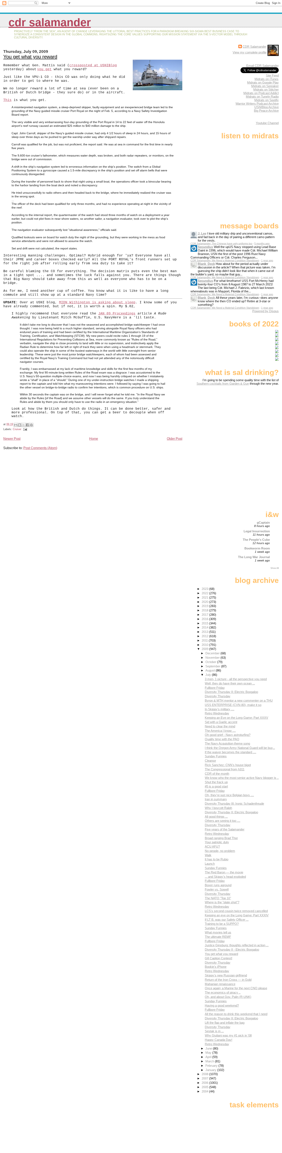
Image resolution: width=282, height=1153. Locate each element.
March (210, 1061)
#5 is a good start (216, 786)
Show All (274, 568)
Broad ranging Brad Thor (221, 838)
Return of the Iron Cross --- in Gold (228, 979)
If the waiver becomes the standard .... (230, 752)
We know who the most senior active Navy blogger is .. (242, 777)
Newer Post (11, 438)
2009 (205, 649)
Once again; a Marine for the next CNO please (236, 988)
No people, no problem (220, 851)
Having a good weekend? (222, 1005)
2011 (205, 640)
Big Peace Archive (266, 110)
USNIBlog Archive (266, 107)
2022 (205, 593)
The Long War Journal (254, 557)
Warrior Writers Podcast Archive (257, 103)
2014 (205, 627)
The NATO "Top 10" (218, 898)
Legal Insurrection (257, 531)
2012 (205, 636)
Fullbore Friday (215, 687)
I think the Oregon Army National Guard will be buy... (240, 748)
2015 (205, 623)
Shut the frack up (216, 782)
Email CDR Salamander (262, 65)
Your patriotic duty (217, 842)
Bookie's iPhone (215, 966)
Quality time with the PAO (222, 739)
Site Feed (272, 75)
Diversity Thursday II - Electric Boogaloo (232, 949)
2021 (205, 597)
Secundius (205, 247)
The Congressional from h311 (224, 769)
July (208, 674)
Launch (210, 863)
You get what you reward (30, 56)
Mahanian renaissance (220, 984)
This (7, 100)
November (212, 657)
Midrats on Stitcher (266, 89)
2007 (205, 1078)
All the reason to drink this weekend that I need (236, 1014)
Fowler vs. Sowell (217, 889)
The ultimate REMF (218, 936)
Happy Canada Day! (218, 1039)
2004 (205, 1091)
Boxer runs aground (218, 885)
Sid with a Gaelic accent (221, 722)
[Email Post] (24, 429)
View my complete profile (250, 52)
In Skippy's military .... (219, 709)
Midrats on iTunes (266, 79)
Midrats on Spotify (266, 100)
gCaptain (263, 522)
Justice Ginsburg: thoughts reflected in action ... (237, 945)
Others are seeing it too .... (222, 820)
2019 (205, 606)
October (211, 662)
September (213, 666)
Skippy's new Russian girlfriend (226, 975)
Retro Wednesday (217, 713)
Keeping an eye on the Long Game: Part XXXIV (237, 915)
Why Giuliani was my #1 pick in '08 (228, 1035)
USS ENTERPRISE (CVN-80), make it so (233, 705)
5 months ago (262, 243)
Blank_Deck (206, 264)
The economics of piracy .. (223, 992)
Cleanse (210, 760)
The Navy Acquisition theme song (227, 743)
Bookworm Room (257, 548)
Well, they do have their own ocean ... (230, 683)
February (211, 1065)
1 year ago (267, 260)
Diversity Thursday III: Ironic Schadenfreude (234, 803)
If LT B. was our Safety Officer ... (227, 919)
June (209, 1048)
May (208, 1052)
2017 (205, 614)
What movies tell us (218, 932)
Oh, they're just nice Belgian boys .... (229, 795)
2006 (205, 1082)
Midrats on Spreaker (265, 86)
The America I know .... (220, 730)
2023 (205, 589)
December (212, 653)
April (208, 1057)
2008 (205, 1074)
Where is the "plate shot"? (222, 902)
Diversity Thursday (217, 696)
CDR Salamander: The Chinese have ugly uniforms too (221, 243)
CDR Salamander (49, 22)
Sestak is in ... (214, 1031)
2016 (205, 619)
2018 (205, 610)
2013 (205, 631)
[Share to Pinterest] (31, 425)
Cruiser (17, 429)
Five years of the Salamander (224, 829)
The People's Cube (256, 539)
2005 (205, 1087)
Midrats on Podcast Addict (261, 93)
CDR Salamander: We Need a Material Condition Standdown (225, 260)
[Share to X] (23, 425)
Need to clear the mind (220, 726)
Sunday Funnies (216, 756)
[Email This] (16, 425)
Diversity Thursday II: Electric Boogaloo (231, 692)
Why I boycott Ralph (218, 808)
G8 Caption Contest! (218, 958)
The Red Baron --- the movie (224, 872)
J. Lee (202, 233)
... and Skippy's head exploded (225, 876)
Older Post (174, 438)
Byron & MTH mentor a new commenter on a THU (239, 700)
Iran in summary (216, 799)
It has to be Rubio (216, 859)
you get (44, 69)
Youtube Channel (267, 123)
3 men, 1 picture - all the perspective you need (236, 679)
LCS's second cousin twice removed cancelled (236, 911)
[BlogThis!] (20, 425)
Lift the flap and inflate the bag (224, 1022)
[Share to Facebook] (27, 425)
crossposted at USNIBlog (93, 65)
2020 (205, 602)
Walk (208, 855)
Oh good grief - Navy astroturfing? (227, 735)
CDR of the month (217, 773)
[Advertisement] (253, 418)
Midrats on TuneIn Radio (262, 96)
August (210, 670)
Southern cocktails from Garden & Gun (223, 383)
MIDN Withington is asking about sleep (97, 302)
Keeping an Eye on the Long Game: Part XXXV (236, 717)
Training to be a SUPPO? (222, 923)
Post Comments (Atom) (40, 448)
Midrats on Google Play (263, 82)
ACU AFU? (212, 846)
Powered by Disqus (265, 311)
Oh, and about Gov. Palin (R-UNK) (228, 997)
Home (93, 438)
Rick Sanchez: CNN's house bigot (228, 765)
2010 (205, 644)
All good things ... (216, 816)
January (211, 1070)
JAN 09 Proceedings (116, 314)
